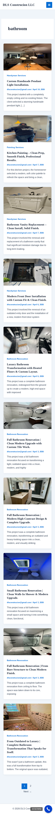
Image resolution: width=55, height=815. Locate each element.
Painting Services (15, 147)
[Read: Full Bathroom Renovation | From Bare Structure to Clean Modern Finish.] (28, 641)
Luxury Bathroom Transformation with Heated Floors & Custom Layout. (24, 368)
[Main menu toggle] (49, 5)
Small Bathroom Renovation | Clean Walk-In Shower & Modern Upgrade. (27, 594)
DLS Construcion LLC (19, 5)
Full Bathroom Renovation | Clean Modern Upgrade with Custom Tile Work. (24, 443)
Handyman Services (16, 75)
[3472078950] (48, 809)
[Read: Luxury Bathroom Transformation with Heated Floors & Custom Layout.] (28, 340)
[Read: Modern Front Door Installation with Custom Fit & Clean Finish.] (28, 272)
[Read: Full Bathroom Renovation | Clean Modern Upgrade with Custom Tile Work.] (28, 415)
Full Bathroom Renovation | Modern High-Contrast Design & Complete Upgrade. (27, 518)
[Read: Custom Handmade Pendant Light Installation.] (28, 57)
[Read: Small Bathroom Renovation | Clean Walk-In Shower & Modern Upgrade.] (28, 566)
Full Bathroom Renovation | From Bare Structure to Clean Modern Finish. (27, 669)
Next (28, 791)
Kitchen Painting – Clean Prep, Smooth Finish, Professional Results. (26, 156)
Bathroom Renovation (17, 359)
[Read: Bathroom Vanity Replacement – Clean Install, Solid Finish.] (28, 200)
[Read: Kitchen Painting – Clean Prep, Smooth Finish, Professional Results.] (28, 128)
